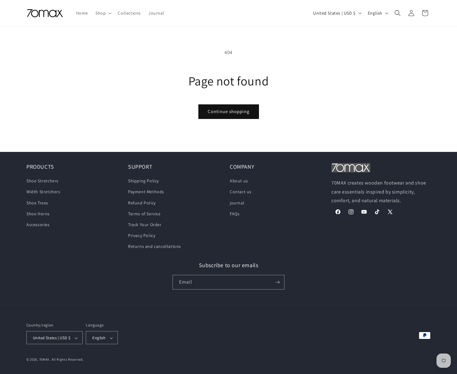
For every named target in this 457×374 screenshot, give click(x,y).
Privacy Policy (141, 235)
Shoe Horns (38, 214)
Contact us (241, 192)
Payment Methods (146, 192)
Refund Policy (142, 203)
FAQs (234, 214)
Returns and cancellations (154, 246)
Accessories (38, 224)
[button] (103, 13)
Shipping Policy (143, 181)
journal (237, 203)
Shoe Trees (37, 203)
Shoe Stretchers (42, 181)
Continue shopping (229, 111)
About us (239, 181)
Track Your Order (145, 224)
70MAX (44, 360)
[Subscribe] (277, 282)
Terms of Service (144, 214)
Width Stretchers (43, 192)
